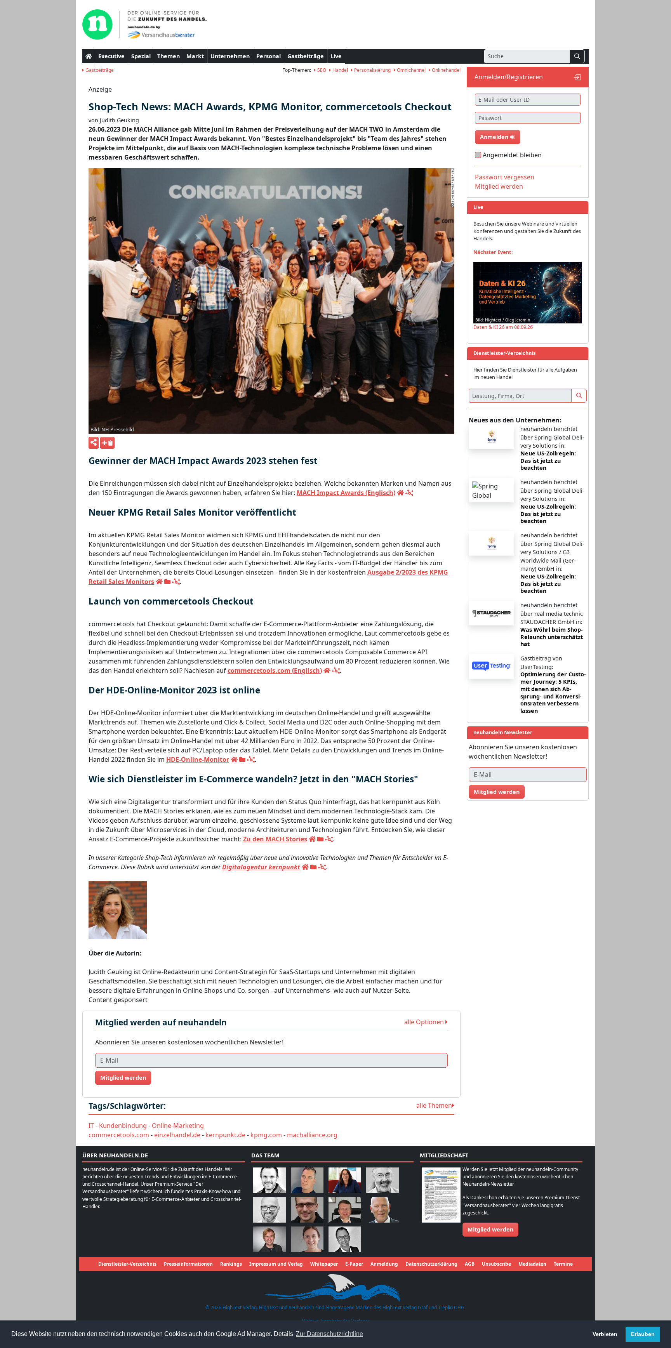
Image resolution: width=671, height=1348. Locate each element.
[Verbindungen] (409, 492)
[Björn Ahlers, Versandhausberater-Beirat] (269, 1179)
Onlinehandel (446, 70)
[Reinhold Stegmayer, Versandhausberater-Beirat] (345, 1238)
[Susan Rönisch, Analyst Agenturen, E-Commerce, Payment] (307, 1238)
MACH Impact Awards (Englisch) (346, 492)
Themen (168, 56)
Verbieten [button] (605, 1334)
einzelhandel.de (177, 1135)
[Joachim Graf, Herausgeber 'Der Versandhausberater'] (382, 1179)
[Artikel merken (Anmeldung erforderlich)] (107, 443)
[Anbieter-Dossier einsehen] (167, 581)
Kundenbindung (123, 1125)
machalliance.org (312, 1135)
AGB (470, 1264)
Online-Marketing (178, 1125)
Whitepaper (324, 1264)
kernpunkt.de (225, 1135)
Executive (111, 56)
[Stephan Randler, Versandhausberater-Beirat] (269, 1238)
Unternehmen (230, 56)
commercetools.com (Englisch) (275, 670)
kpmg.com (266, 1135)
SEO (321, 70)
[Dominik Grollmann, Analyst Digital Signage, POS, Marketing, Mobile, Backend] (269, 1209)
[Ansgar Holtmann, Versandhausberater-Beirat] (345, 1209)
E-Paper (354, 1264)
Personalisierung (372, 70)
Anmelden (495, 137)
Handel (339, 70)
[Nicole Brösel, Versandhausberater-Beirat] (345, 1179)
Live (336, 56)
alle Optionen (424, 1022)
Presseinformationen (188, 1264)
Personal (268, 56)
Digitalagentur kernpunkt (261, 867)
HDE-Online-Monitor (197, 759)
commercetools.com (119, 1135)
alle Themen (434, 1105)
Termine (563, 1264)
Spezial (141, 56)
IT (91, 1125)
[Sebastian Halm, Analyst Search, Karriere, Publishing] (307, 1209)
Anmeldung (384, 1264)
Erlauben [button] (643, 1334)
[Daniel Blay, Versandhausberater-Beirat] (307, 1179)
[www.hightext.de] (335, 1287)
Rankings (231, 1264)
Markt (195, 56)
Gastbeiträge (305, 56)
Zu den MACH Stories (275, 839)
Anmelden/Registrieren (509, 77)
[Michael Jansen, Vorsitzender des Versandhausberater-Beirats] (382, 1209)
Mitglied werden (123, 1077)
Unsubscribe (496, 1264)
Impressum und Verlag (276, 1264)
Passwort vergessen (504, 177)
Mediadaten (532, 1264)
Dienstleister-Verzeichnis (127, 1264)
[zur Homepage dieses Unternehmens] (400, 492)
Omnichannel (411, 70)
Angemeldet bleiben (512, 155)
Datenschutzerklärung (431, 1264)
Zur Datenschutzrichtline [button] (329, 1334)
